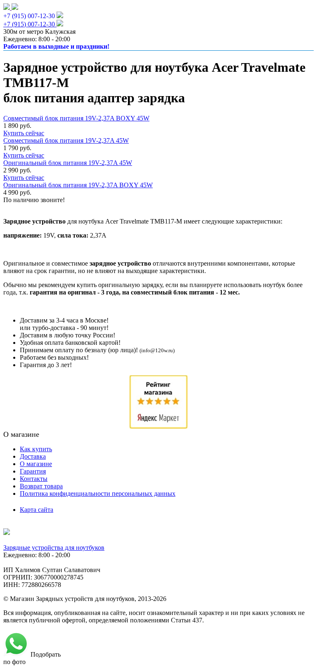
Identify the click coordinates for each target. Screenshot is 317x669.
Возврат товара (41, 486)
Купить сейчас (23, 133)
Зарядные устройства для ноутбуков (53, 547)
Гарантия (33, 471)
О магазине (36, 463)
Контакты (33, 478)
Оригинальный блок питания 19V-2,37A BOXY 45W (78, 184)
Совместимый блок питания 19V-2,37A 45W (66, 140)
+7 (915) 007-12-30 (29, 15)
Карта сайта (36, 509)
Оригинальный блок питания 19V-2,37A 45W (67, 162)
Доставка (33, 456)
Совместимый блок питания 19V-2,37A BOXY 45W (76, 118)
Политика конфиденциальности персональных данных (97, 493)
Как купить (36, 448)
